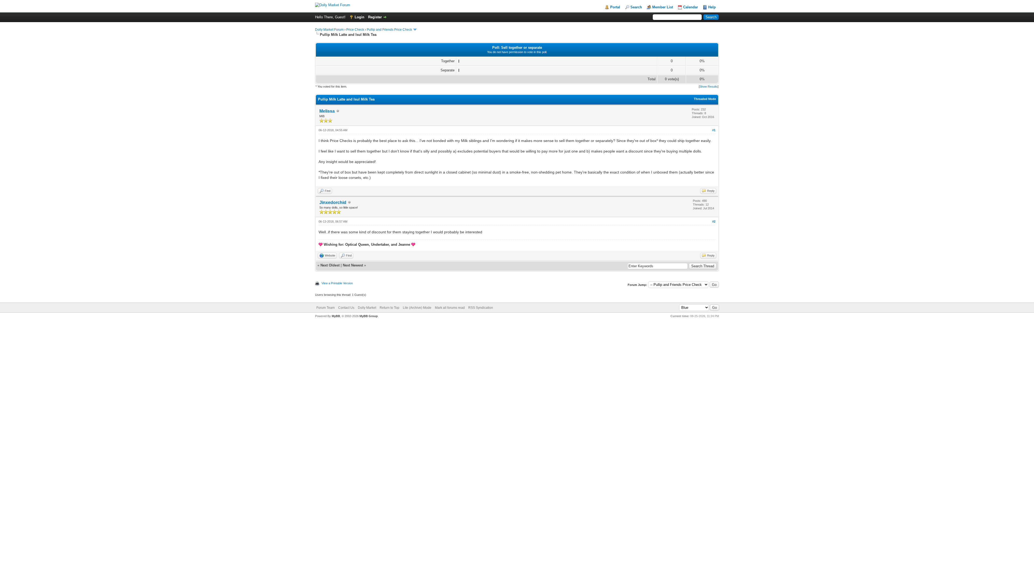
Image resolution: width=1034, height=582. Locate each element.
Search (636, 7)
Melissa (327, 111)
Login (359, 17)
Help (712, 7)
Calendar (690, 7)
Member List (662, 7)
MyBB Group (368, 316)
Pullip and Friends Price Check (389, 30)
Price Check (355, 30)
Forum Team (325, 308)
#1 (713, 130)
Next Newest (353, 265)
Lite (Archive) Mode (417, 308)
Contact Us (346, 308)
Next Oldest (330, 265)
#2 (713, 221)
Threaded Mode (705, 99)
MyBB (336, 316)
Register (375, 17)
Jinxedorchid (332, 202)
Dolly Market (367, 308)
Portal (615, 7)
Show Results (709, 86)
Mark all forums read (450, 308)
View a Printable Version (337, 283)
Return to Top (389, 308)
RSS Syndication (480, 308)
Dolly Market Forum (329, 30)
